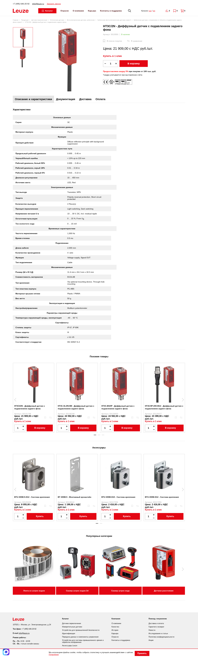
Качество (115, 627)
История (115, 630)
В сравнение (136, 41)
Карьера (92, 11)
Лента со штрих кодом (34, 591)
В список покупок (114, 41)
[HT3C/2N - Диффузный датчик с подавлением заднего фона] (68, 58)
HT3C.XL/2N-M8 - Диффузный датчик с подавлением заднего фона (76, 407)
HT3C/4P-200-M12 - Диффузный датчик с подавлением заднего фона (164, 407)
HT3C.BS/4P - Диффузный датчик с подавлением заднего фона (117, 407)
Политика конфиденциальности (161, 637)
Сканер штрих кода (120, 591)
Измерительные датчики (72, 627)
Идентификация (68, 633)
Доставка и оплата (156, 623)
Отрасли (64, 11)
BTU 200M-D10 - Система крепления (118, 497)
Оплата (100, 99)
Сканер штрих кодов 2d (77, 591)
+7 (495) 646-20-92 (21, 4)
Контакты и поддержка (111, 11)
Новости (152, 630)
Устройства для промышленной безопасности (80, 630)
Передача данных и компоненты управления (80, 637)
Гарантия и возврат (156, 627)
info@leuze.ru (38, 4)
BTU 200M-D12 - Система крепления (162, 497)
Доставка (85, 99)
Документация (65, 99)
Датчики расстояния (163, 591)
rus (150, 11)
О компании (78, 11)
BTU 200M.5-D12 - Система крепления (32, 497)
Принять (142, 653)
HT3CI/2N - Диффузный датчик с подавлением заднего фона (29, 407)
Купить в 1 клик (112, 56)
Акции (151, 640)
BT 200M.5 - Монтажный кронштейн (74, 497)
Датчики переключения (71, 623)
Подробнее (54, 654)
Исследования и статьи (158, 633)
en (154, 11)
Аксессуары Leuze (69, 646)
